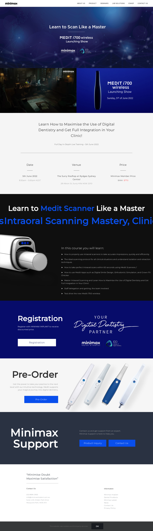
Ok (97, 526)
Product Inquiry (93, 443)
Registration (37, 342)
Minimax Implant (111, 495)
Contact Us (121, 443)
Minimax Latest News (110, 501)
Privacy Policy (110, 508)
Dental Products (111, 497)
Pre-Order (41, 399)
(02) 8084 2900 (32, 494)
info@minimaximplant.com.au (38, 497)
